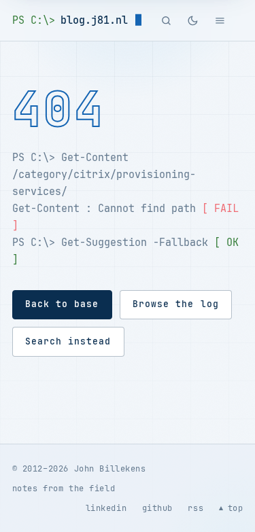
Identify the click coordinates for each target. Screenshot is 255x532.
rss (195, 508)
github (157, 508)
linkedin (106, 508)
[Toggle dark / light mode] (193, 20)
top (235, 508)
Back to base (62, 304)
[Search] (166, 20)
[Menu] (219, 20)
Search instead (68, 341)
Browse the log (175, 304)
